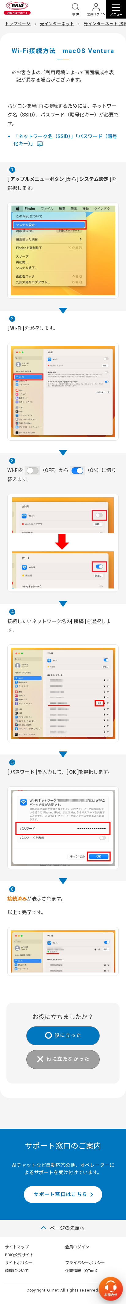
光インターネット (57, 24)
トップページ (18, 24)
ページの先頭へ (67, 1228)
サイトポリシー (19, 1263)
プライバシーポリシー (85, 1263)
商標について (17, 1270)
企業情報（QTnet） (82, 1270)
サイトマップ (17, 1247)
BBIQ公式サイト (19, 1255)
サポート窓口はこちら (60, 1194)
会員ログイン (77, 1247)
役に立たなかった (68, 1059)
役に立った (68, 1036)
